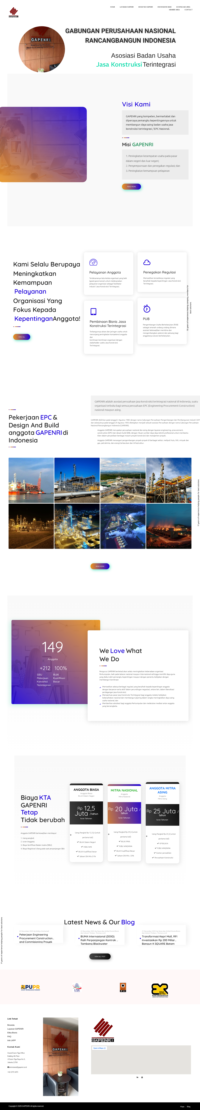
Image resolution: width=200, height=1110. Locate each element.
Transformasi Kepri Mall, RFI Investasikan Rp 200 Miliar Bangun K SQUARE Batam (159, 940)
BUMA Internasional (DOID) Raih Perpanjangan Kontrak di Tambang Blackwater (100, 940)
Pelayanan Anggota (105, 272)
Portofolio (18, 500)
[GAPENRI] (14, 12)
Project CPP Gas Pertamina (31, 542)
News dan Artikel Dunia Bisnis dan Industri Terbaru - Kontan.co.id (100, 932)
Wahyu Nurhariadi (42, 931)
